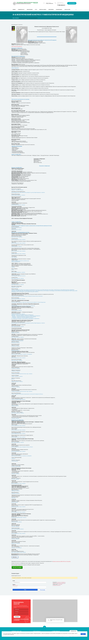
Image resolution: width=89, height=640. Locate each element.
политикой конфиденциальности (57, 585)
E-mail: (14, 580)
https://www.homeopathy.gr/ (17, 46)
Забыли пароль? (15, 585)
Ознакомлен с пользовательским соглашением (21, 620)
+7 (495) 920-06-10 (61, 5)
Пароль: (14, 584)
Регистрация (42, 589)
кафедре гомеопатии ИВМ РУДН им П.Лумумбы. (62, 561)
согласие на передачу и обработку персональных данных (59, 583)
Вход (25, 589)
